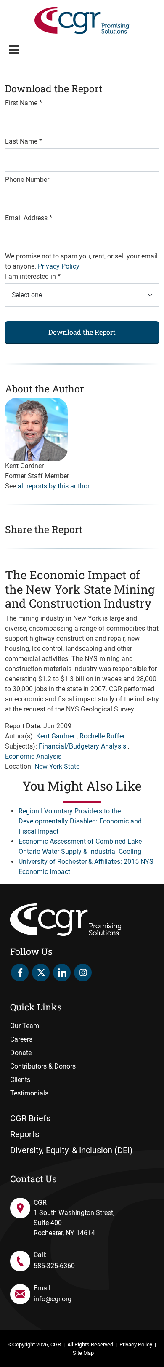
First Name (23, 103)
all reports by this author (53, 486)
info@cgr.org (52, 1299)
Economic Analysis (33, 756)
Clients (20, 1080)
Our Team (24, 1026)
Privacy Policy (58, 266)
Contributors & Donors (43, 1066)
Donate (21, 1053)
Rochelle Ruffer (102, 736)
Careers (21, 1039)
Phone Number (27, 180)
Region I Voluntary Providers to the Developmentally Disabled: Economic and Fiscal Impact (80, 821)
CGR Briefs (30, 1118)
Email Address (28, 218)
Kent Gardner (55, 736)
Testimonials (29, 1093)
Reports (24, 1134)
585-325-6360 (54, 1266)
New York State (56, 766)
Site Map (83, 1353)
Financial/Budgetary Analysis (82, 746)
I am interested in (33, 276)
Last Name (23, 141)
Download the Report (82, 332)
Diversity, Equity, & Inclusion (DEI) (71, 1150)
